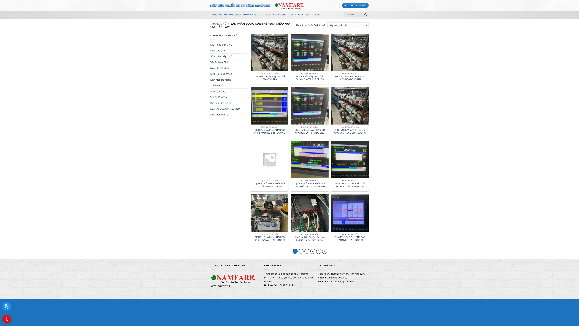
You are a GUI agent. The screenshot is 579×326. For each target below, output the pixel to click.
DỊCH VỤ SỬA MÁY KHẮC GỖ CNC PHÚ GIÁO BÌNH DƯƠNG (310, 185)
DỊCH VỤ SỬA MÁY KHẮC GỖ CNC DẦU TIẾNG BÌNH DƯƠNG (350, 131)
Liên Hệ (316, 15)
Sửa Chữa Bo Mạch (221, 74)
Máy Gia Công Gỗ (219, 68)
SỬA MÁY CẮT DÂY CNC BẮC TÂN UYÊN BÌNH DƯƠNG (350, 238)
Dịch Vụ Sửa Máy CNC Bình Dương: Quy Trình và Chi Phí (310, 77)
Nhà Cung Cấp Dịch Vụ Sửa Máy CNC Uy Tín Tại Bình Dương (310, 238)
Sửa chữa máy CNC (221, 56)
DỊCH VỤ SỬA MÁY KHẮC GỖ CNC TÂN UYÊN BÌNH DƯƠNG (350, 185)
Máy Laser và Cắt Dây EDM (225, 109)
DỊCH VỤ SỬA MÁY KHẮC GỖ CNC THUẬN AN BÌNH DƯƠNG (269, 238)
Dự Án (293, 15)
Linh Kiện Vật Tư (252, 15)
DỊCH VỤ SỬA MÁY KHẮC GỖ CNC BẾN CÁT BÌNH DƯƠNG (310, 131)
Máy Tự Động (217, 91)
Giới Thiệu (304, 15)
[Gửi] (365, 14)
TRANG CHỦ (216, 15)
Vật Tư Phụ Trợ (218, 97)
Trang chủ (218, 23)
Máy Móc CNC (231, 15)
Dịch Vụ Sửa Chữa (275, 15)
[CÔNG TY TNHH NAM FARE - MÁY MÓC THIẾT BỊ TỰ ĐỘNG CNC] (289, 5)
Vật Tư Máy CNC (219, 62)
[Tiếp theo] (324, 251)
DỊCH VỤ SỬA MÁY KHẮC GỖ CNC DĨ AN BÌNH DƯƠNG (270, 185)
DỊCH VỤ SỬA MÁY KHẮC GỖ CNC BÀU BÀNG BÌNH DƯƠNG (269, 131)
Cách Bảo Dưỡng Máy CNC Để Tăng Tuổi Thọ (270, 77)
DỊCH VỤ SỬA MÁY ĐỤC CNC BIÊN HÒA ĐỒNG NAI (350, 77)
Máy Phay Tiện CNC (221, 44)
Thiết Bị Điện (217, 85)
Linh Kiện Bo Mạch (220, 79)
